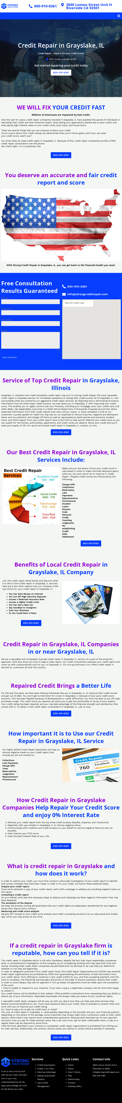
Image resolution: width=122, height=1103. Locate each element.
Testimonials (73, 1079)
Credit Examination (46, 1065)
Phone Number (7, 320)
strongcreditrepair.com (79, 664)
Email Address (7, 309)
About (71, 1068)
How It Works (74, 1072)
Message (4, 331)
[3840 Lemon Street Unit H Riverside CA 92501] (62, 5)
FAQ (70, 1076)
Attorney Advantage (46, 1072)
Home (70, 1065)
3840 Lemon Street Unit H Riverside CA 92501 (89, 6)
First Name (5, 298)
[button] (119, 16)
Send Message (9, 357)
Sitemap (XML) (75, 1086)
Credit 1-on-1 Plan (45, 1068)
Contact (71, 1083)
